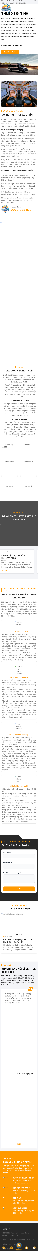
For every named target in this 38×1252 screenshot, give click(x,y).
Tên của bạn (7, 850)
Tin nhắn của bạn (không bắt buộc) (14, 870)
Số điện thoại (7, 860)
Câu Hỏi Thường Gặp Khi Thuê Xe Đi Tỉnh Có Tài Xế (17, 938)
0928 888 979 (21, 207)
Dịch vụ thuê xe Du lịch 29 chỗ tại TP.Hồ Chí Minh (18, 554)
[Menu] (35, 8)
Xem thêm (7, 568)
